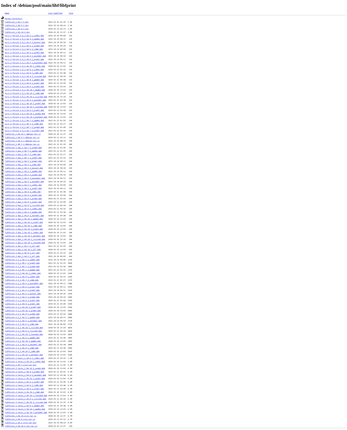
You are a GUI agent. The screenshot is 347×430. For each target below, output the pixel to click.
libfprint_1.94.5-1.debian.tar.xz (22, 141)
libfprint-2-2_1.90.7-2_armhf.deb (22, 263)
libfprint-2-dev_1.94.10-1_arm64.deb (24, 229)
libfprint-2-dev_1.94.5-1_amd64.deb (23, 171)
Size (71, 13)
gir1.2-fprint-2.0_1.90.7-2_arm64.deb (24, 127)
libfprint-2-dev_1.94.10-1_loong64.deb (25, 243)
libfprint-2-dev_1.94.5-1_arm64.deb (23, 175)
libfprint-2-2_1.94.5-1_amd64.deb (22, 317)
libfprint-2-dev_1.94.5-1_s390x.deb (23, 185)
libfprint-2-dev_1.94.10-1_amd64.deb (24, 219)
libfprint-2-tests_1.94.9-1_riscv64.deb (25, 399)
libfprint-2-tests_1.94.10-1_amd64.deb (25, 409)
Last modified (55, 13)
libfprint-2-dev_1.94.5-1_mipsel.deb (24, 168)
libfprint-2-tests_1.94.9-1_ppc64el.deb (25, 375)
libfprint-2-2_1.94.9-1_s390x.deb (22, 277)
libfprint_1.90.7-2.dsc (17, 22)
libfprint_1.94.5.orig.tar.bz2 (20, 423)
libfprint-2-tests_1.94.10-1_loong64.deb (26, 396)
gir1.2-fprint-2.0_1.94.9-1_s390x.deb (24, 70)
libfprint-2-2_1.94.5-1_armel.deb (22, 287)
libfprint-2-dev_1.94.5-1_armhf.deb (23, 188)
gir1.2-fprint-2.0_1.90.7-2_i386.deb (24, 124)
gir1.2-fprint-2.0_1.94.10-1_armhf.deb (25, 104)
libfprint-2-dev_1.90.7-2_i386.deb (23, 154)
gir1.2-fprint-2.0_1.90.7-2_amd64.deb (24, 121)
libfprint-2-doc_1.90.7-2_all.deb (22, 246)
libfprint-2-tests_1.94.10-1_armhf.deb (25, 379)
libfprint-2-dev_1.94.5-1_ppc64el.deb (24, 182)
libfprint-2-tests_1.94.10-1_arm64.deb (25, 368)
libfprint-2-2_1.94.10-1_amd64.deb (23, 341)
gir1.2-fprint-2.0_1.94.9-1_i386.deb (24, 73)
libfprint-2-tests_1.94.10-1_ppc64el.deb (26, 413)
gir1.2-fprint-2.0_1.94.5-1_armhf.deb (24, 53)
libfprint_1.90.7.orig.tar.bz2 (20, 365)
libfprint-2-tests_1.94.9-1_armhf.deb (24, 382)
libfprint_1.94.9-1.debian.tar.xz (22, 137)
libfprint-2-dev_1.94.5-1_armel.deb (23, 161)
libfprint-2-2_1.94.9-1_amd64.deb (22, 338)
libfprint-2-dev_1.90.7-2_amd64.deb (23, 151)
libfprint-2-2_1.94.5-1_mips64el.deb (24, 284)
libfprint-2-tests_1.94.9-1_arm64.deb (24, 372)
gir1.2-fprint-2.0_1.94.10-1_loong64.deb (26, 107)
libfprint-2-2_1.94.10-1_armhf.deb (23, 307)
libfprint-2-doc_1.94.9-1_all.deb (22, 253)
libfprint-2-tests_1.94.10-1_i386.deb (24, 392)
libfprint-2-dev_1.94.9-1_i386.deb (23, 192)
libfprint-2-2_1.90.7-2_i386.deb (21, 280)
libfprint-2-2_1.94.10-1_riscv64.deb (24, 328)
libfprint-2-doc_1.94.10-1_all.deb (23, 250)
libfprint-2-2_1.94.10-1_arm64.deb (23, 311)
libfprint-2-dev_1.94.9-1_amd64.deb (23, 212)
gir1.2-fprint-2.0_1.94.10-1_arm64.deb (25, 114)
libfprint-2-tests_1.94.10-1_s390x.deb (25, 362)
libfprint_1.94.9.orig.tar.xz (20, 419)
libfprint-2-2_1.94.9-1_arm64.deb (22, 314)
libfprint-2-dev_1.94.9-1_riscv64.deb (24, 205)
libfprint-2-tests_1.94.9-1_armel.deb (24, 389)
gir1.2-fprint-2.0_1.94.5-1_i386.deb (24, 49)
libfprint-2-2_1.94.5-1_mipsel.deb (23, 294)
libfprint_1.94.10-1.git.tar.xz (21, 426)
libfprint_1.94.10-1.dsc (17, 32)
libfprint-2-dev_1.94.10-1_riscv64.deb (25, 239)
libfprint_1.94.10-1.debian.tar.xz (23, 134)
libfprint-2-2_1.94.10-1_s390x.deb (23, 273)
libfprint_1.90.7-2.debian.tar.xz (22, 144)
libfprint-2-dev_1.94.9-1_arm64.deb (23, 199)
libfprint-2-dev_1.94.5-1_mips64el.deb (25, 178)
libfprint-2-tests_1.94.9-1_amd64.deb (24, 406)
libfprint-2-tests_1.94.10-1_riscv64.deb (26, 402)
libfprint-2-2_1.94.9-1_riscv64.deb (23, 331)
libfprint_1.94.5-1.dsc (17, 25)
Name (7, 13)
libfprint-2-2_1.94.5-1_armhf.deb (22, 290)
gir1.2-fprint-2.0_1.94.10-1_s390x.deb (25, 66)
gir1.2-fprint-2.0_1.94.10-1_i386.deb (24, 93)
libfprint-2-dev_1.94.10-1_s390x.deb (24, 233)
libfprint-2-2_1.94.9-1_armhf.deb (22, 300)
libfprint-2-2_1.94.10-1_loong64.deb (24, 334)
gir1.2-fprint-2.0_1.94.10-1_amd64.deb (25, 90)
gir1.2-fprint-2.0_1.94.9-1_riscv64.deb (25, 76)
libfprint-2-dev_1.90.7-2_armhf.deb (23, 158)
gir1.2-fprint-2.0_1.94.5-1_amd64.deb (24, 39)
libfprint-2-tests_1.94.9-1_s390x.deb (24, 358)
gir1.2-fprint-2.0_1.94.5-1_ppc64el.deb (25, 56)
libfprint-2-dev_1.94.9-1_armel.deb (23, 202)
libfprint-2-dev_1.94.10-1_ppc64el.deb (25, 236)
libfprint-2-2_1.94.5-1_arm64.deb (22, 297)
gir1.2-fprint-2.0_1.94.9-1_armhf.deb (24, 110)
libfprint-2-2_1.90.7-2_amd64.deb (22, 270)
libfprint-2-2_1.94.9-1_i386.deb (21, 348)
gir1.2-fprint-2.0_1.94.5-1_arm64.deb (24, 46)
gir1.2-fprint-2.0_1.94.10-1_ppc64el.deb (26, 117)
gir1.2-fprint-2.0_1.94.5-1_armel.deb (24, 59)
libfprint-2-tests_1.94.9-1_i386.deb (24, 385)
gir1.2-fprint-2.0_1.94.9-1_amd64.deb (24, 80)
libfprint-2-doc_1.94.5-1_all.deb (22, 256)
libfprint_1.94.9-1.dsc (17, 29)
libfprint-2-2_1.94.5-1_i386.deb (21, 324)
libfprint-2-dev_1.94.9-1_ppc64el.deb (24, 216)
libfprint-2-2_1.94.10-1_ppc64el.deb (24, 355)
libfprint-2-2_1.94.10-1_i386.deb (22, 351)
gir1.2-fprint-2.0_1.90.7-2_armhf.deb (24, 131)
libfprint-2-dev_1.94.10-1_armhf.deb (24, 222)
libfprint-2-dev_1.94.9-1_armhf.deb (23, 195)
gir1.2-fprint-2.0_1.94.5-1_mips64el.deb (26, 63)
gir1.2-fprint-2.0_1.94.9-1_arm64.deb (24, 87)
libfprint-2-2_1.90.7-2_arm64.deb (22, 267)
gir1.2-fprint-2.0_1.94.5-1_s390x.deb (24, 36)
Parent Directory (13, 19)
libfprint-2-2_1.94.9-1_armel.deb (22, 304)
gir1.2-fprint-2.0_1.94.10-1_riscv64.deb (26, 97)
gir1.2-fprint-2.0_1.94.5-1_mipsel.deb (25, 42)
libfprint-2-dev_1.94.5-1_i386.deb (23, 165)
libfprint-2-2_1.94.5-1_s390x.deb (22, 260)
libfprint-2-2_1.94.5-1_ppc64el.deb (23, 321)
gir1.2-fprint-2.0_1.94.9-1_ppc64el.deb (25, 100)
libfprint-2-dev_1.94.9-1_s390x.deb (23, 209)
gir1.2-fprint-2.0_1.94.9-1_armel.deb (24, 83)
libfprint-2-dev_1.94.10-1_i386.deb (23, 226)
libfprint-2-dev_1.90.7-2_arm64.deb (23, 148)
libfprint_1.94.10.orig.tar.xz (20, 416)
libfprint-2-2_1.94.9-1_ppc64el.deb (23, 345)
